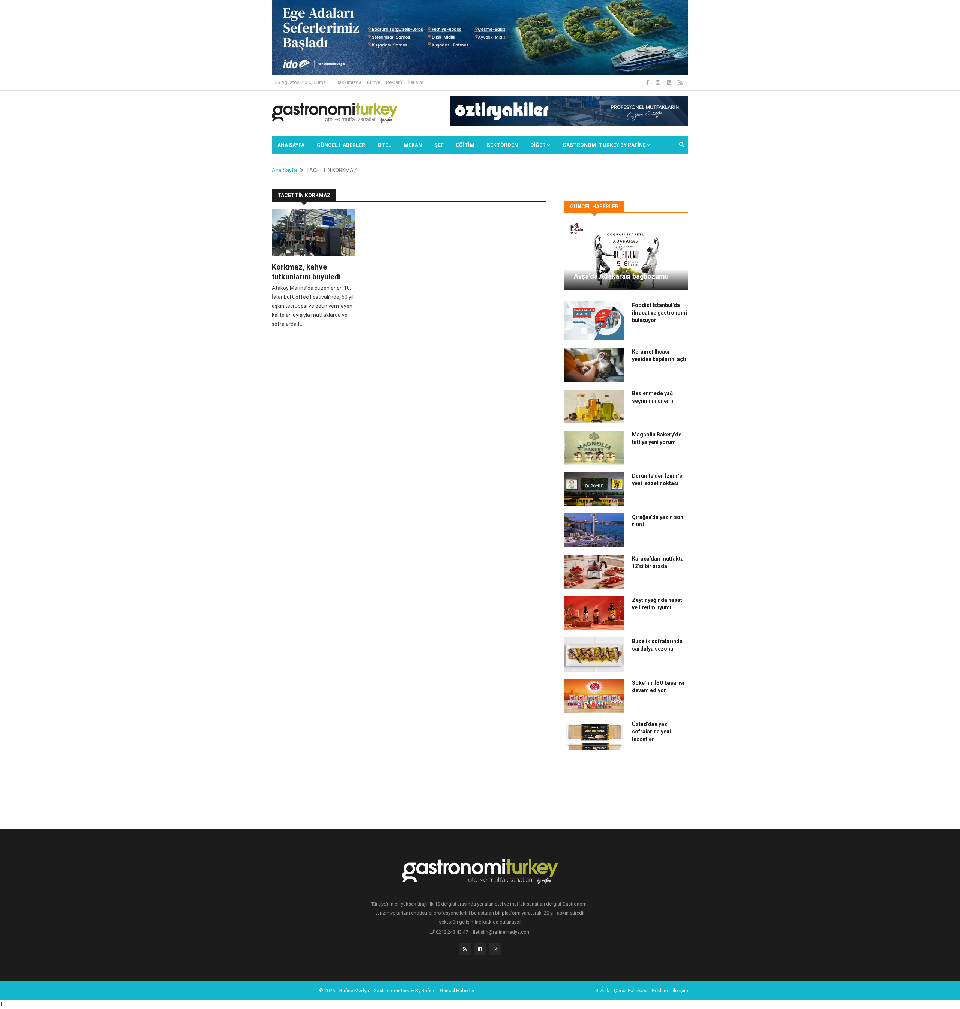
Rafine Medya (354, 990)
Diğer (538, 145)
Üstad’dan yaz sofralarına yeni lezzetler (651, 731)
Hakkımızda (349, 82)
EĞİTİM (465, 145)
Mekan (413, 145)
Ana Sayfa (291, 145)
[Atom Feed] (669, 82)
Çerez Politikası (630, 990)
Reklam (394, 82)
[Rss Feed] (680, 82)
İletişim (415, 82)
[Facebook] (648, 82)
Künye (373, 82)
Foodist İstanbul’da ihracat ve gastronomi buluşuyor (659, 312)
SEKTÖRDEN (502, 145)
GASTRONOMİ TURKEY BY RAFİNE (604, 145)
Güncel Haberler (341, 145)
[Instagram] (658, 82)
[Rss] (465, 949)
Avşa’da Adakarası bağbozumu (621, 276)
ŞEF (439, 145)
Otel (384, 145)
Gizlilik (602, 990)
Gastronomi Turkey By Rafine (404, 990)
